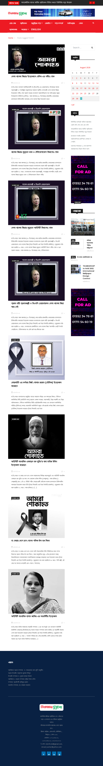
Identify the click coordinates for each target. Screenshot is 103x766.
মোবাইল (47, 23)
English (36, 29)
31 (81, 98)
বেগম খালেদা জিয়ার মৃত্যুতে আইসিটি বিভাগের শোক (32, 227)
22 (73, 93)
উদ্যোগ (73, 240)
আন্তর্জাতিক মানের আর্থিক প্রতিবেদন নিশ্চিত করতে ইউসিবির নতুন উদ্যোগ (46, 2)
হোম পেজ (12, 23)
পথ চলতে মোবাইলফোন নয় (84, 257)
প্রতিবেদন (23, 23)
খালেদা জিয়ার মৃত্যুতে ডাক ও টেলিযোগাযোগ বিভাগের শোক (34, 152)
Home (10, 38)
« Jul (72, 104)
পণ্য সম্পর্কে (59, 23)
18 (85, 88)
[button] (90, 2)
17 (81, 88)
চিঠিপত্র (73, 257)
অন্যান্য (24, 29)
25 (85, 93)
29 (73, 98)
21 (97, 88)
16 (77, 88)
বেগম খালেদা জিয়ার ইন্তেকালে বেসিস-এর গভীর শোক (32, 76)
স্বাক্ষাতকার (13, 29)
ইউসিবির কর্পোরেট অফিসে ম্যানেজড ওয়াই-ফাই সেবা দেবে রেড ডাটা (81, 123)
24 (81, 93)
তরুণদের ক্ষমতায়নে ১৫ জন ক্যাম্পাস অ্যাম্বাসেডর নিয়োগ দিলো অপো (81, 147)
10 (81, 83)
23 (77, 93)
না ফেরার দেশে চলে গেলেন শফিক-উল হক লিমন (30, 540)
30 (77, 98)
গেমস (81, 23)
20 (93, 88)
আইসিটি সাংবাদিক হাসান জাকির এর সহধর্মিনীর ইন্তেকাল (34, 616)
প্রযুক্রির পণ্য (36, 23)
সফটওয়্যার (71, 23)
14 (97, 83)
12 (89, 83)
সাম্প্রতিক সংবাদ (15, 49)
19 (89, 88)
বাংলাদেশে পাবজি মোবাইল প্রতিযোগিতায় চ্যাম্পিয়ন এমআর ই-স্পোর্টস (81, 139)
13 (93, 83)
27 (93, 93)
